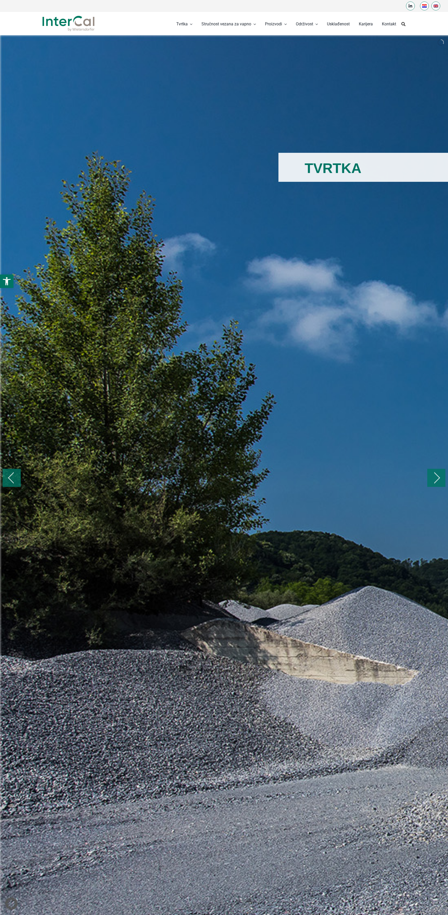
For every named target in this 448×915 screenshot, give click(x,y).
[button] (6, 281)
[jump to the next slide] (436, 478)
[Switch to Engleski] (436, 6)
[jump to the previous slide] (12, 478)
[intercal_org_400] (68, 16)
